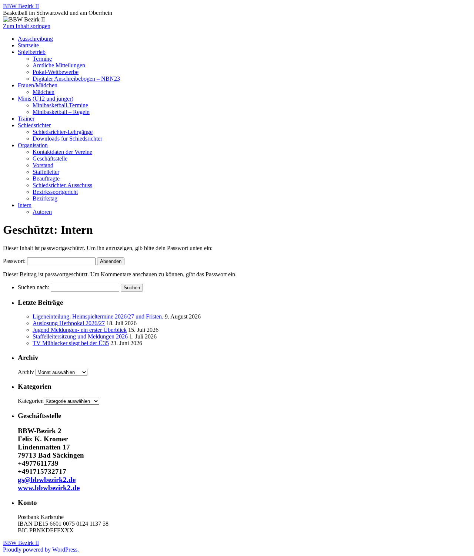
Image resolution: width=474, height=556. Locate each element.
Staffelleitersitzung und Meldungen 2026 (80, 336)
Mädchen (43, 92)
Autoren (42, 212)
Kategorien (31, 401)
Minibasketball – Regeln (61, 112)
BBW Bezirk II (21, 6)
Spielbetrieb (32, 52)
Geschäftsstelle (50, 158)
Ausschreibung (35, 39)
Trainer (26, 118)
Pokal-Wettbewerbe (56, 72)
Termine (42, 58)
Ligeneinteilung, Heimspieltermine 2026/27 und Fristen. (98, 316)
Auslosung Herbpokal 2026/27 (69, 323)
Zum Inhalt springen (26, 26)
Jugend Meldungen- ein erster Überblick (80, 330)
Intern (24, 205)
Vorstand (43, 165)
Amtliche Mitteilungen (59, 65)
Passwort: (15, 261)
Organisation (33, 145)
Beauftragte (46, 178)
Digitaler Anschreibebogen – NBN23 (76, 78)
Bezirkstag (45, 198)
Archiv (26, 372)
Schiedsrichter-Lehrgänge (63, 132)
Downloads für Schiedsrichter (67, 138)
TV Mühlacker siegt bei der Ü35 (71, 343)
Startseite (28, 45)
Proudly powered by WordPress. (41, 549)
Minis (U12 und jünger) (45, 98)
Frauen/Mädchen (37, 85)
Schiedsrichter (34, 125)
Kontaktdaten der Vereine (62, 152)
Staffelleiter (46, 172)
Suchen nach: (33, 287)
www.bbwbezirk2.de (49, 488)
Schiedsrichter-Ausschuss (62, 185)
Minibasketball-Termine (60, 105)
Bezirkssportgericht (55, 192)
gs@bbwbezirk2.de (47, 479)
